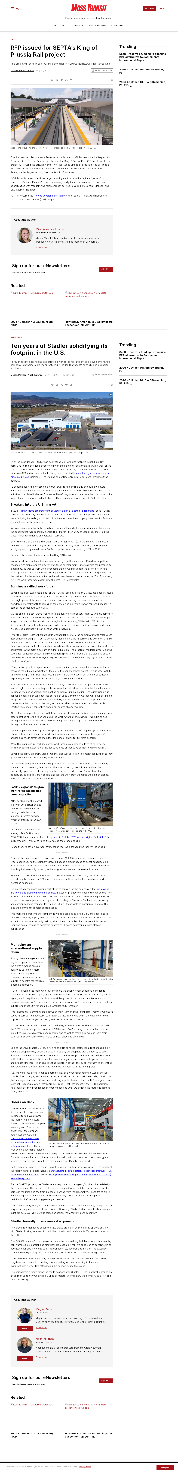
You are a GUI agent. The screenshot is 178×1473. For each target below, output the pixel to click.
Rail (64, 26)
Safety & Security (96, 26)
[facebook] (52, 80)
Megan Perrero (18, 375)
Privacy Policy (85, 1467)
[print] (112, 80)
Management (117, 26)
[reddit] (66, 80)
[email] (71, 80)
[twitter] (61, 80)
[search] (17, 8)
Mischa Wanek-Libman (22, 70)
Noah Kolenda (35, 375)
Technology (76, 26)
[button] (12, 8)
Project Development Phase (49, 195)
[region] (89, 1467)
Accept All (165, 1468)
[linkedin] (57, 80)
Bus (56, 26)
